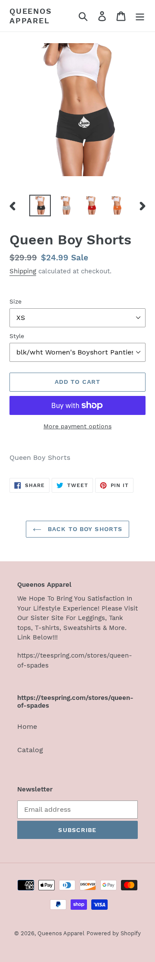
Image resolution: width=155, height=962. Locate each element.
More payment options (77, 426)
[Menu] (139, 15)
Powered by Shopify (114, 933)
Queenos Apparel (30, 15)
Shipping (22, 271)
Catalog (30, 750)
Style (16, 335)
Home (27, 726)
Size (15, 301)
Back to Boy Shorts (84, 528)
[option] (40, 205)
